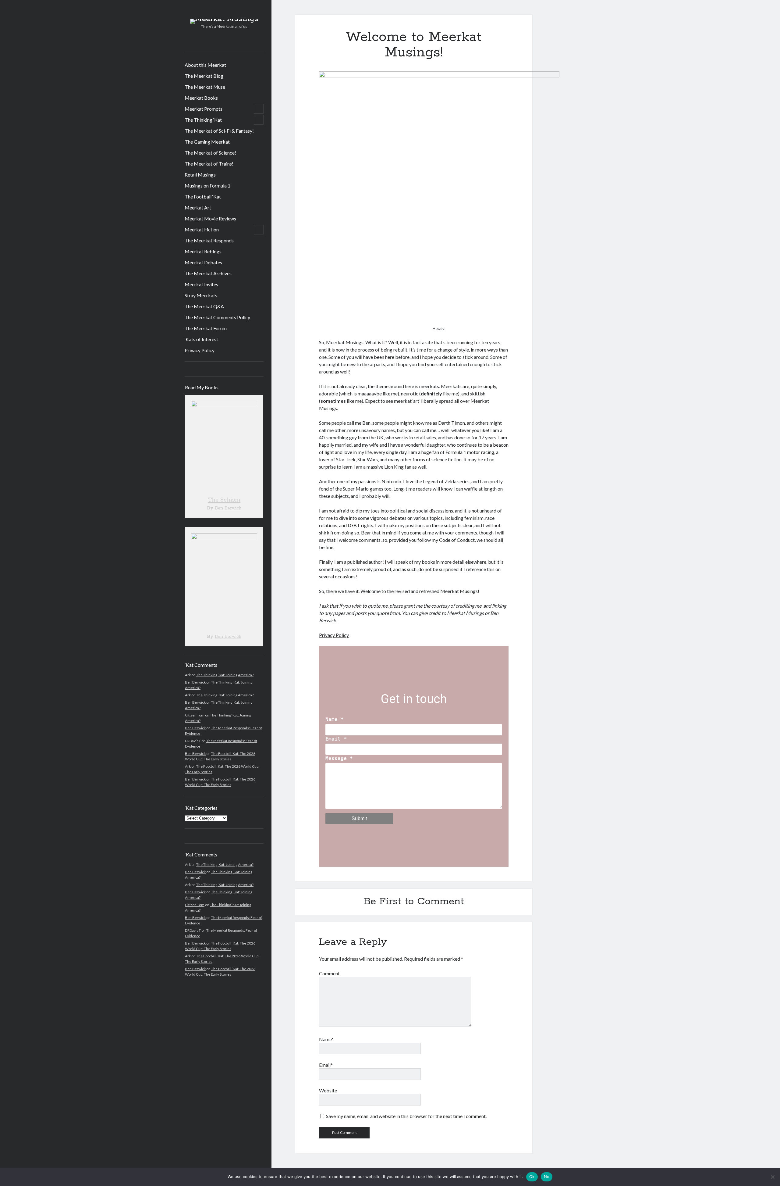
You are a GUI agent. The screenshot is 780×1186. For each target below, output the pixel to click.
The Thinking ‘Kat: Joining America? (225, 675)
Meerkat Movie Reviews (210, 218)
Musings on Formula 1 (207, 185)
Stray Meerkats (201, 295)
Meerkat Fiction (202, 229)
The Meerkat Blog (204, 76)
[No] (772, 1177)
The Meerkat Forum (206, 328)
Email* (326, 1065)
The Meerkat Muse (205, 87)
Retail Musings (200, 174)
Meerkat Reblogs (203, 251)
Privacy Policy (199, 350)
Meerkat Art (198, 207)
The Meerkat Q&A (204, 306)
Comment (329, 973)
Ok (532, 1176)
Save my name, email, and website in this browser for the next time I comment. (406, 1116)
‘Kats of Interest (201, 339)
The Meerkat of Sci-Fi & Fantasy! (219, 131)
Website (328, 1090)
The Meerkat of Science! (210, 152)
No (547, 1176)
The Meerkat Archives (208, 273)
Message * (339, 758)
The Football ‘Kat (203, 196)
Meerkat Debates (203, 262)
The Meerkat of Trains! (209, 163)
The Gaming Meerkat (207, 142)
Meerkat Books (201, 98)
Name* (326, 1039)
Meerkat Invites (201, 284)
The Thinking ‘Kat (203, 120)
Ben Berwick (228, 508)
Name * (334, 719)
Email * (336, 739)
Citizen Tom (194, 715)
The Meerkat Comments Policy (217, 317)
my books (424, 562)
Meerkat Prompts (203, 109)
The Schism (224, 500)
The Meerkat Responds (209, 240)
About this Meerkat (205, 65)
